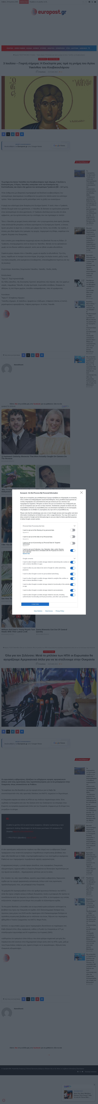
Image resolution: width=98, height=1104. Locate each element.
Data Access (49, 611)
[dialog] (49, 552)
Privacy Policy (60, 611)
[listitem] (49, 526)
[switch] (72, 530)
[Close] (82, 493)
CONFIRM (35, 604)
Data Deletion (38, 611)
